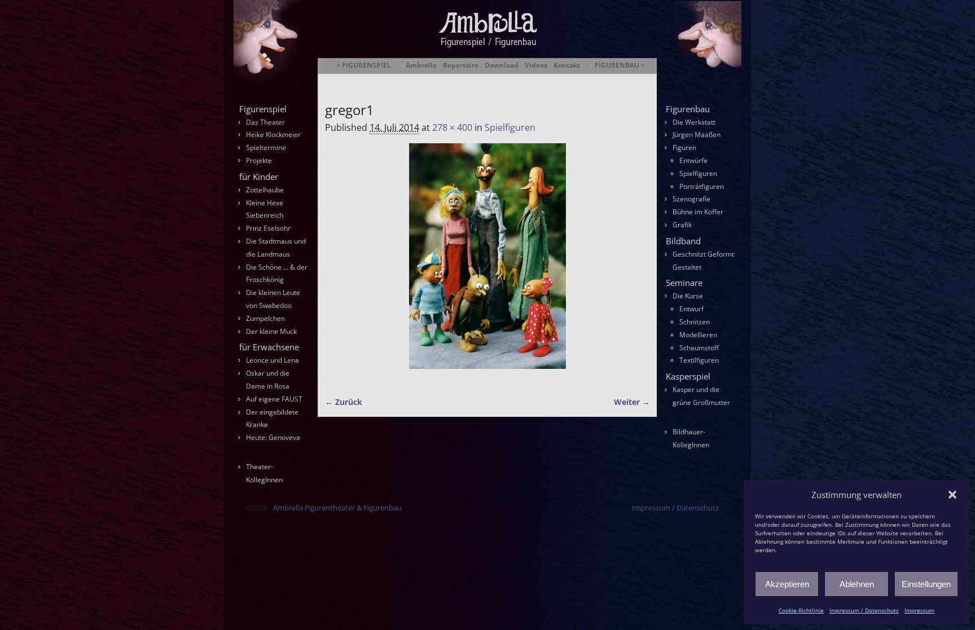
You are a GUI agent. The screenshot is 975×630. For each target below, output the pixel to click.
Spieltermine (266, 147)
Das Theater (265, 122)
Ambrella (421, 65)
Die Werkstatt (694, 122)
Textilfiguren (699, 360)
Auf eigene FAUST (274, 399)
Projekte (259, 160)
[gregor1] (487, 262)
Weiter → (632, 401)
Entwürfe (693, 160)
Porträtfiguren (701, 186)
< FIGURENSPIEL (363, 65)
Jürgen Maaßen (697, 134)
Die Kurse (688, 296)
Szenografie (691, 199)
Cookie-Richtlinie (801, 610)
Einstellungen (926, 584)
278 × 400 (452, 127)
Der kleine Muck (271, 331)
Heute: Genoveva (273, 437)
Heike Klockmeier (273, 134)
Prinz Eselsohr (268, 228)
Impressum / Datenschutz (864, 610)
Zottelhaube (265, 190)
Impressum (919, 610)
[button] (952, 494)
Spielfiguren (510, 127)
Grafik (682, 225)
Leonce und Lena (272, 360)
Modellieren (698, 335)
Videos (536, 65)
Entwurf (691, 309)
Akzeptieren (787, 584)
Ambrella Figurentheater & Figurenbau (468, 79)
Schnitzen (694, 322)
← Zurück (343, 401)
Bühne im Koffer (698, 212)
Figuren (684, 147)
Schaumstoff (699, 348)
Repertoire (460, 65)
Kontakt (567, 65)
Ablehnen (857, 584)
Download (502, 65)
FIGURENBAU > (620, 65)
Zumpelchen (265, 318)
